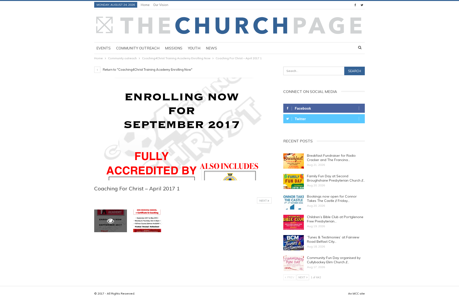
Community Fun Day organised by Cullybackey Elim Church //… (334, 260)
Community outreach (137, 48)
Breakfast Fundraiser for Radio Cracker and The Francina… (331, 157)
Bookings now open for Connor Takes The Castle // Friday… (332, 198)
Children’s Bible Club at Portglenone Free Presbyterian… (335, 219)
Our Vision (160, 5)
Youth (194, 48)
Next (263, 200)
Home (145, 5)
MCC (356, 293)
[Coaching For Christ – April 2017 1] (147, 221)
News (211, 48)
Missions (173, 48)
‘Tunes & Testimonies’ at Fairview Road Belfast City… (333, 239)
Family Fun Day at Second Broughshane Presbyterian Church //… (336, 178)
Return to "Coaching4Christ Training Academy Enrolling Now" (147, 69)
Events (103, 48)
